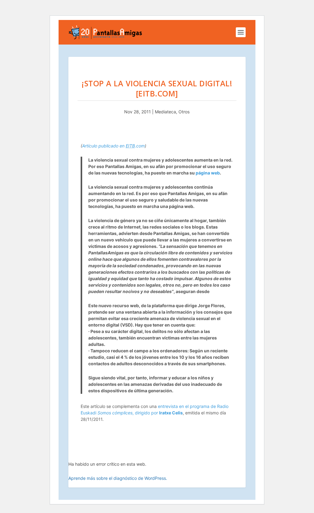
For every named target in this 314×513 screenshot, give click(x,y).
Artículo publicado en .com (113, 145)
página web (208, 172)
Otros (184, 111)
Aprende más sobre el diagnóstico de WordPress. (117, 478)
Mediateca (165, 111)
